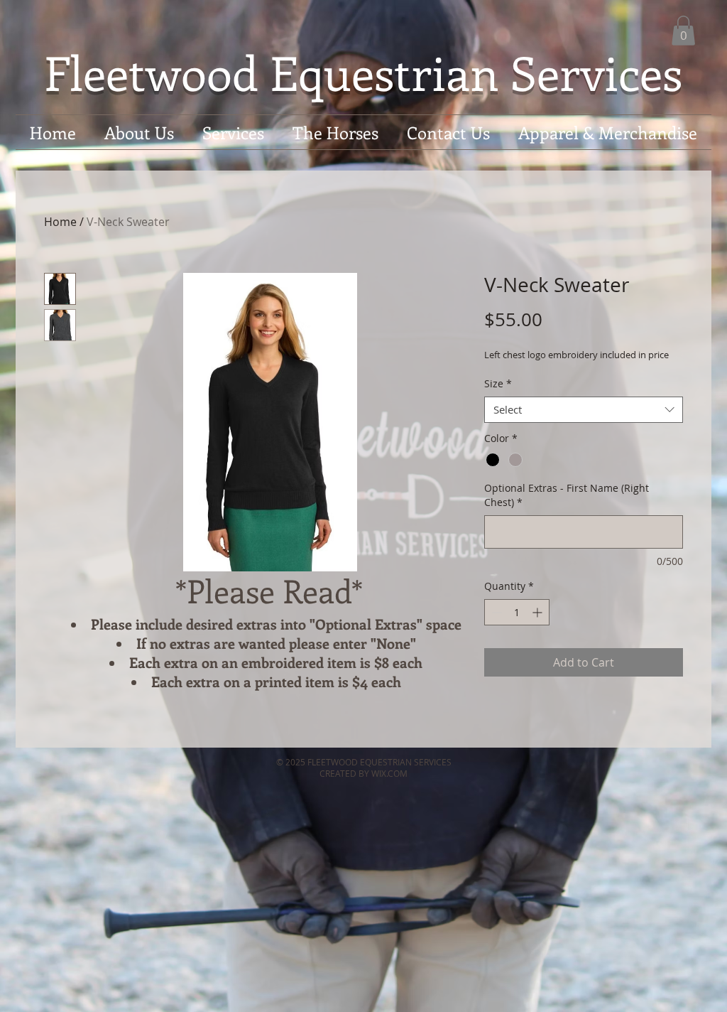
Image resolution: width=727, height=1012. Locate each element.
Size (498, 383)
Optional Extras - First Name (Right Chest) (566, 495)
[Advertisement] (258, 979)
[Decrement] (495, 612)
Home (60, 222)
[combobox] (583, 410)
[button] (683, 30)
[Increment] (538, 612)
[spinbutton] (517, 612)
